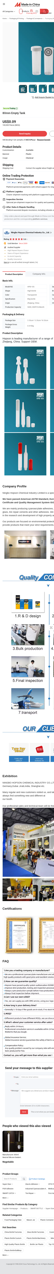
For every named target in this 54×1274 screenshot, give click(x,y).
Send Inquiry (25, 133)
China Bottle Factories (13, 1232)
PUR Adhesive (8, 1188)
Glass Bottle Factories (35, 1232)
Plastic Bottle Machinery (36, 1238)
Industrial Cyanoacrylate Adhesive (38, 1188)
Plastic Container (47, 1220)
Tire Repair (29, 1193)
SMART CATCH (8, 1193)
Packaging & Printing (16, 18)
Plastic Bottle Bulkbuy (13, 1250)
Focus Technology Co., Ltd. (32, 1264)
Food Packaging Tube (13, 1220)
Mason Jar (31, 1220)
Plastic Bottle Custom (13, 1238)
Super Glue (7, 1184)
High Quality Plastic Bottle (15, 1244)
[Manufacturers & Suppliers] (27, 4)
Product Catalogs (38, 1179)
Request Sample (43, 140)
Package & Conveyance (34, 18)
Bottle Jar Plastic (36, 1244)
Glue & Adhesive (31, 1184)
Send (24, 1112)
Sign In (6, 262)
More (5, 1255)
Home (5, 18)
